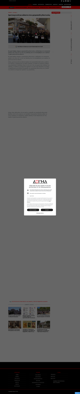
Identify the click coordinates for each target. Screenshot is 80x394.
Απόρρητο (77, 393)
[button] (40, 196)
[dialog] (40, 197)
